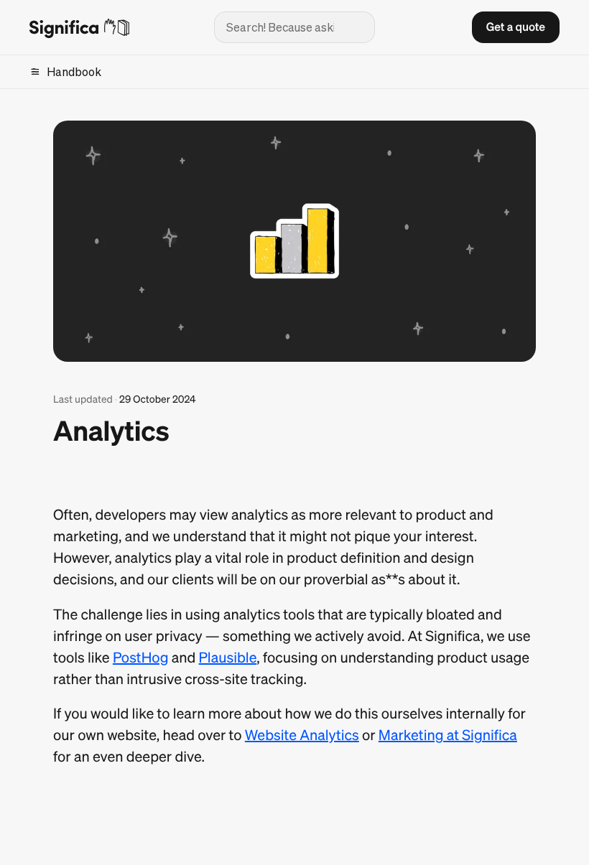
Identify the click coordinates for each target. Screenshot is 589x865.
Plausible (228, 657)
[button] (516, 27)
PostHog (141, 657)
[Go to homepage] (110, 27)
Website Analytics (302, 734)
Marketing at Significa (448, 734)
